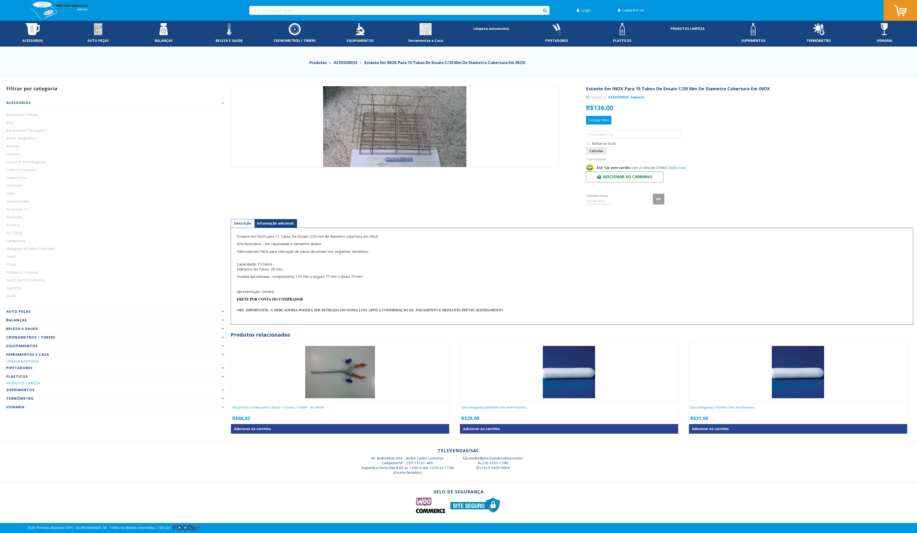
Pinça (11, 264)
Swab (11, 295)
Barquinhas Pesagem (25, 130)
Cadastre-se (633, 10)
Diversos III (17, 209)
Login (586, 10)
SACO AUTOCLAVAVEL (26, 280)
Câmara (13, 153)
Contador (14, 185)
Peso (11, 256)
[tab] (243, 223)
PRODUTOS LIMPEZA (23, 383)
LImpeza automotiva (22, 361)
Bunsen (13, 146)
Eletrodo (14, 217)
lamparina (15, 240)
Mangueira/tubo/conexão (30, 248)
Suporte (13, 287)
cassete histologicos (26, 161)
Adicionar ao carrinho (627, 176)
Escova (12, 224)
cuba (10, 193)
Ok (658, 199)
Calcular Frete (597, 196)
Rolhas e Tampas (22, 272)
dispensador (18, 201)
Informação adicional (275, 223)
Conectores (17, 177)
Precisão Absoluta (50, 527)
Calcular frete (598, 120)
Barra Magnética (21, 138)
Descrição (242, 223)
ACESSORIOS (618, 97)
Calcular (596, 151)
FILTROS (14, 232)
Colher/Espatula (21, 169)
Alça (10, 122)
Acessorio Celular (22, 114)
